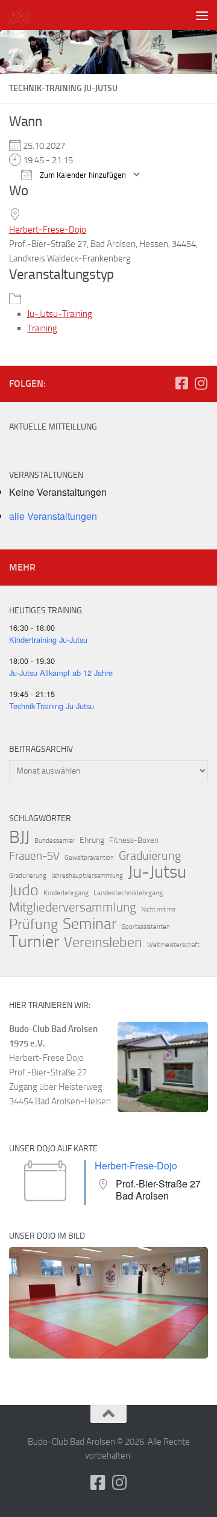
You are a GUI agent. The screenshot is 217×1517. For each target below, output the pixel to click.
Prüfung (33, 924)
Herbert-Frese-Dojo (47, 229)
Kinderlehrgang (66, 893)
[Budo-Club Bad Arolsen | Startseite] (22, 15)
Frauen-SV (34, 856)
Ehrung (92, 840)
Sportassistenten (146, 927)
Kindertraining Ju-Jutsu (48, 639)
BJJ (19, 837)
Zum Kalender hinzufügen (82, 175)
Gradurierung (27, 876)
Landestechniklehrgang (128, 893)
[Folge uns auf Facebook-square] (181, 383)
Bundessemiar (54, 841)
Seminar (90, 924)
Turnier (34, 941)
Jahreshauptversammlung (87, 876)
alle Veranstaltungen (53, 516)
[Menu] (202, 15)
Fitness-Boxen (134, 840)
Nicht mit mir (158, 909)
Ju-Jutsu (157, 872)
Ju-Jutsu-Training (59, 313)
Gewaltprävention (89, 858)
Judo (24, 890)
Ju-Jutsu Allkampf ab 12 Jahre (61, 672)
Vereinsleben (103, 942)
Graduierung (150, 855)
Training (42, 328)
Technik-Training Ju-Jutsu (51, 706)
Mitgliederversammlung (72, 907)
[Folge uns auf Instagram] (200, 383)
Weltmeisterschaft (173, 945)
